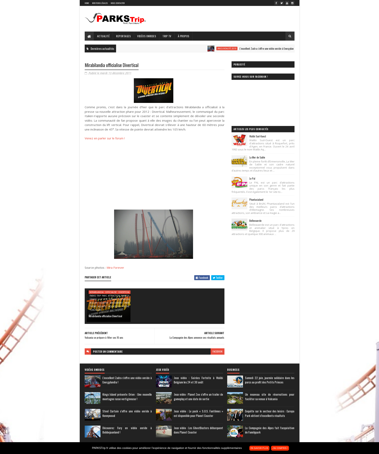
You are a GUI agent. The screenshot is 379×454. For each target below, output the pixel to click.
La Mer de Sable (257, 157)
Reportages (123, 36)
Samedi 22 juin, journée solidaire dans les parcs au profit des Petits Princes (269, 380)
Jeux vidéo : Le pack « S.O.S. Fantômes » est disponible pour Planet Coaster (198, 413)
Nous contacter (118, 3)
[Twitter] (282, 3)
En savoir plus (259, 448)
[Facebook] (276, 3)
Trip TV (166, 36)
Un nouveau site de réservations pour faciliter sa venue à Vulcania (269, 396)
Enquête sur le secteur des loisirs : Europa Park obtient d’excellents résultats (269, 413)
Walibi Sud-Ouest (257, 136)
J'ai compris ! (280, 448)
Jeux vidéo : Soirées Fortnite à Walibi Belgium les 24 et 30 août (198, 380)
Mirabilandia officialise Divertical (105, 316)
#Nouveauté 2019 (217, 48)
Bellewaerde (255, 221)
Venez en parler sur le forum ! (105, 138)
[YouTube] (287, 3)
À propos (183, 36)
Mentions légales (100, 3)
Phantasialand (256, 199)
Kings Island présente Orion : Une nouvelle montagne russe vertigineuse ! (127, 396)
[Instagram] (292, 3)
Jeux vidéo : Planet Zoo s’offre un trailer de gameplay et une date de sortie (198, 396)
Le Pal (252, 178)
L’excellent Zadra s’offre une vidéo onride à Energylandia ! (259, 48)
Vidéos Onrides (146, 36)
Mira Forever (115, 267)
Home (87, 3)
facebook (217, 351)
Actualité (103, 36)
